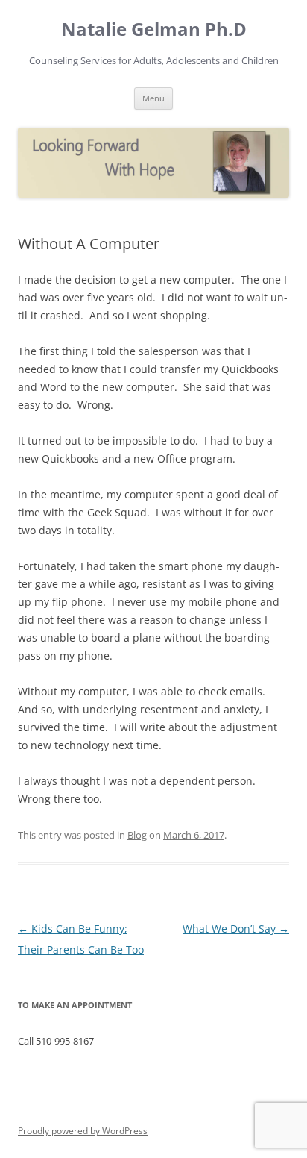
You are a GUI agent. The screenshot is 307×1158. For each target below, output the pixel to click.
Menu (153, 98)
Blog (137, 835)
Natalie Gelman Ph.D (154, 29)
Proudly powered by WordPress (83, 1130)
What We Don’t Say (236, 928)
